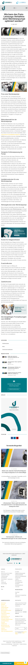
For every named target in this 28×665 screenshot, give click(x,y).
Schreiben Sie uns (7, 663)
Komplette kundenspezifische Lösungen (19, 585)
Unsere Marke (4, 583)
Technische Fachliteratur (7, 349)
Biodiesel (3, 604)
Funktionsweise (5, 343)
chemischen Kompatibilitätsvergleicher (10, 134)
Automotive (3, 603)
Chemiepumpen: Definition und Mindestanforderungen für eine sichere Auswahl (14, 537)
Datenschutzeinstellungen (6, 644)
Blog (2, 589)
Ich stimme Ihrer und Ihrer (21, 632)
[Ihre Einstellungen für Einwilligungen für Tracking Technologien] (25, 662)
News (3, 346)
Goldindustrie (4, 629)
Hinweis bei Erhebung (5, 652)
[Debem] (3, 8)
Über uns (3, 571)
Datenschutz (16, 644)
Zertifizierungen (4, 576)
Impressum (14, 645)
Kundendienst (4, 577)
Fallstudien (17, 596)
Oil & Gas (3, 622)
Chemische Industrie (5, 613)
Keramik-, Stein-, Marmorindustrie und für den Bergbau (6, 610)
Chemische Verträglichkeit (20, 595)
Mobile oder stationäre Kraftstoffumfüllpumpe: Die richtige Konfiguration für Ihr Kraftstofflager (14, 471)
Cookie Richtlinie (23, 644)
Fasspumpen (17, 577)
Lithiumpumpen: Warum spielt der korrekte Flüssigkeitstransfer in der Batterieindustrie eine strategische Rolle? (14, 504)
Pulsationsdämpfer (19, 574)
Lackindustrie (4, 614)
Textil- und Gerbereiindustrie (7, 631)
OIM (16, 593)
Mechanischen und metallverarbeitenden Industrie (5, 627)
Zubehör (17, 579)
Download (17, 592)
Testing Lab (3, 582)
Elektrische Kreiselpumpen (20, 576)
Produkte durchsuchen (14, 389)
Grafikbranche (4, 623)
